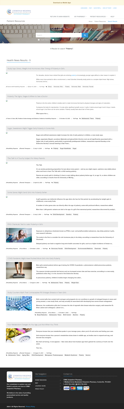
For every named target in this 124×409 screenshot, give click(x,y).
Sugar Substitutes (65, 148)
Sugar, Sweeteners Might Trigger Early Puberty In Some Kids (30, 128)
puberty (73, 75)
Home (90, 21)
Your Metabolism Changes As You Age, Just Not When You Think (32, 324)
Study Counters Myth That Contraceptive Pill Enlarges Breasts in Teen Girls (36, 292)
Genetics (68, 214)
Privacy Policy (39, 389)
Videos (57, 40)
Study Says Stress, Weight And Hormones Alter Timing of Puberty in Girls (36, 68)
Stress (50, 86)
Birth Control (67, 315)
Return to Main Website (60, 16)
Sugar (74, 148)
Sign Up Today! (107, 8)
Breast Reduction (42, 315)
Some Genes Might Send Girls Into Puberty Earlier (27, 192)
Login (115, 8)
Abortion (75, 315)
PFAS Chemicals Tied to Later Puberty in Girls (25, 224)
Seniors (88, 355)
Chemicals (98, 248)
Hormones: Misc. (58, 86)
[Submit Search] (85, 35)
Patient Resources (98, 16)
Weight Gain (75, 282)
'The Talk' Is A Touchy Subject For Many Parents (26, 158)
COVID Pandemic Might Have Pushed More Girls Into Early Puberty (33, 258)
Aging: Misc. (26, 355)
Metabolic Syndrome (71, 355)
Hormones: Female (88, 86)
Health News (45, 40)
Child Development (58, 214)
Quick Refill (97, 8)
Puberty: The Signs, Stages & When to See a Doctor (27, 96)
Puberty (67, 86)
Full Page (41, 86)
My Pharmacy (79, 16)
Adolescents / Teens (88, 118)
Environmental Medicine (85, 248)
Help (90, 8)
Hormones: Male (76, 86)
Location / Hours (40, 386)
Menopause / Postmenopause (54, 355)
